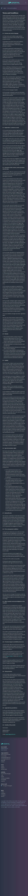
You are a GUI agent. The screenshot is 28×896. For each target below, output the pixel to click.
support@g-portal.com (10, 734)
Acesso (2, 766)
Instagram (3, 795)
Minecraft (3, 760)
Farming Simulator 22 (5, 758)
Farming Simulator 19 (5, 757)
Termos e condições (5, 778)
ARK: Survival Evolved (5, 754)
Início (4, 8)
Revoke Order (4, 769)
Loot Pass (20, 656)
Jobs (2, 775)
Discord (2, 796)
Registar (3, 767)
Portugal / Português (7, 785)
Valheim (3, 761)
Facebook (3, 793)
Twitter (2, 792)
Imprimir (3, 781)
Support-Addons (9, 656)
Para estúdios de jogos (6, 773)
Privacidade (3, 779)
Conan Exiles (3, 756)
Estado (2, 776)
